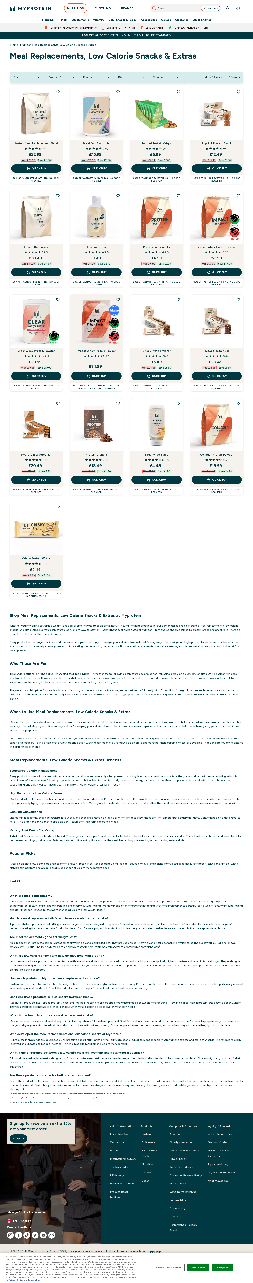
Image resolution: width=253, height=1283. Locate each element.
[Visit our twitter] (35, 1235)
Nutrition (25, 44)
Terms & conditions (182, 1167)
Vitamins (99, 20)
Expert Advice (202, 20)
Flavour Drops (96, 247)
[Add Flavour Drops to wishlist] (118, 195)
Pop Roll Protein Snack (217, 143)
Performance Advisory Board (183, 1227)
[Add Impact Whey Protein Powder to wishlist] (118, 299)
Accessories (149, 20)
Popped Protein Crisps (157, 143)
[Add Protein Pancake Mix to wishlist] (178, 195)
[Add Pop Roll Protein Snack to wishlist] (238, 91)
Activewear (149, 1142)
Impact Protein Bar (216, 350)
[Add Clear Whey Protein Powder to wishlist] (57, 299)
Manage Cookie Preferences (26, 1212)
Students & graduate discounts (220, 1153)
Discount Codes (217, 1142)
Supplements (80, 20)
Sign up (18, 1138)
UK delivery (117, 1175)
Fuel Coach (212, 8)
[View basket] (238, 8)
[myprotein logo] (30, 8)
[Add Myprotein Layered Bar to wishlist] (57, 403)
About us (175, 1134)
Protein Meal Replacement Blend (36, 143)
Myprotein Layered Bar (36, 454)
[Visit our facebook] (18, 1235)
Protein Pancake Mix (156, 247)
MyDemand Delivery (122, 1183)
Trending (48, 20)
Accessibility (177, 1208)
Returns (115, 1150)
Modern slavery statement (186, 1150)
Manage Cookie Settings (169, 1267)
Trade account (179, 1183)
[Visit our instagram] (10, 1235)
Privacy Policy (16, 1280)
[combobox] (186, 8)
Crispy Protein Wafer (157, 350)
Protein (62, 20)
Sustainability (178, 1200)
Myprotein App (119, 1134)
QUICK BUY (39, 168)
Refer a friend (222, 1134)
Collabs (166, 20)
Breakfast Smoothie (96, 143)
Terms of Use (35, 1280)
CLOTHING (102, 8)
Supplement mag (217, 1164)
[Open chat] (51, 1235)
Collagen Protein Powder (217, 454)
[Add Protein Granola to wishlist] (118, 403)
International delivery (123, 1158)
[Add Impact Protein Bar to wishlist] (238, 299)
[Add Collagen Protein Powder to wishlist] (238, 403)
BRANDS (127, 8)
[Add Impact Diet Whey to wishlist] (57, 195)
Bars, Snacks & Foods (123, 20)
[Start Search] (154, 8)
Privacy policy (178, 1158)
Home (14, 44)
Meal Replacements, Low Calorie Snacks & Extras (65, 44)
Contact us (117, 1142)
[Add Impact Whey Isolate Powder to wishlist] (238, 195)
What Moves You (218, 1180)
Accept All (222, 1267)
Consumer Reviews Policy (186, 1175)
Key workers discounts (221, 1172)
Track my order (119, 1167)
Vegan (145, 1180)
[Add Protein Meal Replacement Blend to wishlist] (57, 91)
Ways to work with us (183, 1191)
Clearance (182, 20)
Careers (174, 1216)
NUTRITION (75, 8)
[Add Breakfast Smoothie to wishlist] (118, 91)
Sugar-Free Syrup (156, 454)
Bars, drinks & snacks (150, 1153)
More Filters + (213, 77)
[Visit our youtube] (43, 1235)
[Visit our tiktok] (26, 1235)
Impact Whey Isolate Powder (216, 247)
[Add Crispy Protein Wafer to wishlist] (178, 299)
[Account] (228, 8)
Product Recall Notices (119, 1194)
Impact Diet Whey (36, 247)
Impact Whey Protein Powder (96, 350)
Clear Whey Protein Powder (36, 350)
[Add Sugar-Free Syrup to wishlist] (178, 403)
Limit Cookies (198, 1267)
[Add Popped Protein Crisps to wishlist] (178, 91)
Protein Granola (96, 454)
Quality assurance (181, 1142)
